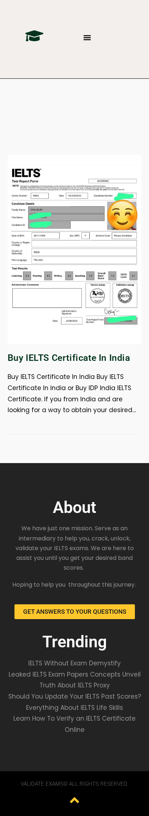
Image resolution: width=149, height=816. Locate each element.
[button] (87, 37)
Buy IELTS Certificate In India (69, 358)
